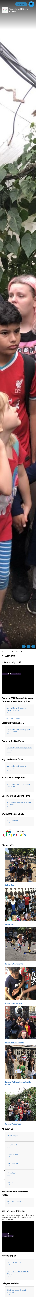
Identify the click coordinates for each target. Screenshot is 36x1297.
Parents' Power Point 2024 (13, 718)
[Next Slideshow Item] (28, 646)
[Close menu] (31, 4)
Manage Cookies (15, 674)
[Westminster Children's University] (5, 10)
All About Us (19, 652)
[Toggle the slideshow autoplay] (33, 646)
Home (4, 652)
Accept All (6, 674)
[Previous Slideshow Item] (24, 646)
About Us (10, 652)
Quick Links (20, 4)
